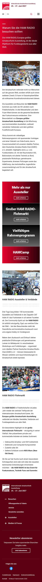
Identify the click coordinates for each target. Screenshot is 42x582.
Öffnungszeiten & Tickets (18, 503)
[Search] (31, 14)
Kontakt (4, 579)
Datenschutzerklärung (27, 575)
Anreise (11, 508)
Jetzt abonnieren (21, 550)
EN (8, 14)
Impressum (16, 575)
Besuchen (12, 499)
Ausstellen (12, 517)
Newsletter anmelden (16, 512)
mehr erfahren (21, 198)
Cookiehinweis (6, 575)
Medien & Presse (15, 523)
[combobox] (31, 14)
